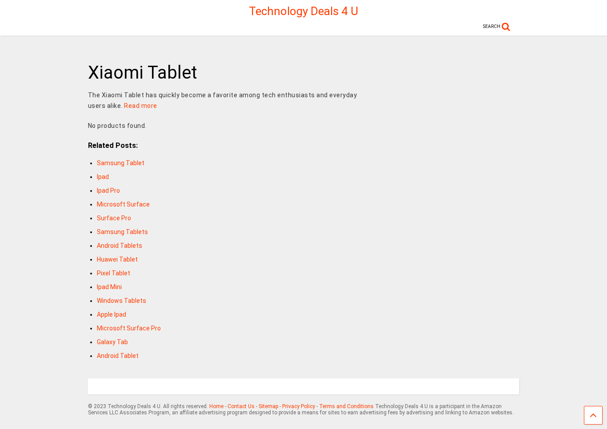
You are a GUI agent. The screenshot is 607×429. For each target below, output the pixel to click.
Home (216, 406)
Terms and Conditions (346, 406)
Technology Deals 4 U (303, 11)
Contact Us (241, 406)
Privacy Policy (298, 406)
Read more (140, 105)
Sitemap (268, 406)
